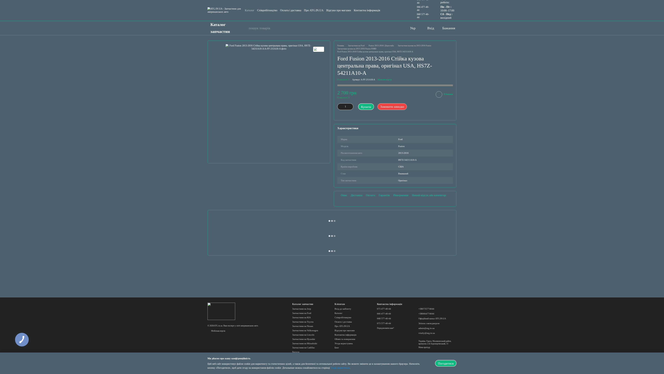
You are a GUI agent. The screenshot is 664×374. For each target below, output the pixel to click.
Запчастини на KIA (301, 317)
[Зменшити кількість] (340, 107)
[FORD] (318, 49)
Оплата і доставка (290, 10)
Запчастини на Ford (301, 313)
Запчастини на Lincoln (303, 334)
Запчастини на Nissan (302, 326)
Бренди (295, 352)
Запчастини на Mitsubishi (304, 343)
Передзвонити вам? (385, 328)
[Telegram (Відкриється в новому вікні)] (399, 28)
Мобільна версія (218, 331)
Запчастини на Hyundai (303, 339)
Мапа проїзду (424, 347)
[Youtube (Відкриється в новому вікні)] (385, 28)
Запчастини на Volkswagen (305, 330)
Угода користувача (344, 343)
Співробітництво (267, 10)
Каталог (249, 10)
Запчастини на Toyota (302, 321)
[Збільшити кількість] (350, 107)
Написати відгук (385, 79)
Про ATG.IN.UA (314, 10)
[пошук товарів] (244, 28)
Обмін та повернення (345, 339)
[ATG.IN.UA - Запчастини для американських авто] (221, 311)
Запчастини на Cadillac (303, 347)
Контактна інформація (367, 10)
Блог (337, 347)
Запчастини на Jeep (301, 309)
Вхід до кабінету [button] (343, 309)
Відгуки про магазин (338, 10)
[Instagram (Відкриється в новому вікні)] (392, 28)
